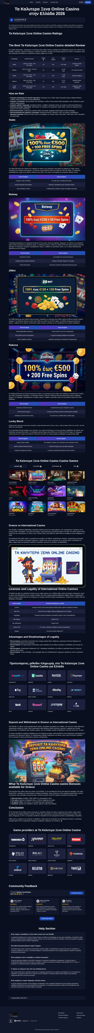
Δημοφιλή (17, 466)
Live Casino (36, 466)
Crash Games (55, 466)
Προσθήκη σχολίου (76, 893)
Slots (75, 466)
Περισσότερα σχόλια (47, 918)
